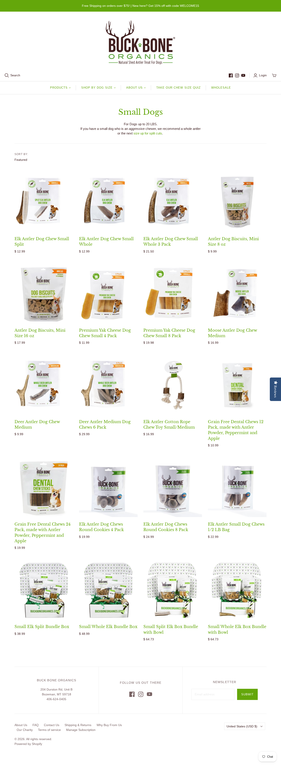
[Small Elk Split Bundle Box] (43, 590)
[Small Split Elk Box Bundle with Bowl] (172, 590)
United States (242, 726)
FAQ (35, 725)
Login (263, 75)
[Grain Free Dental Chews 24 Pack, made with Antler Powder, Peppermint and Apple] (43, 487)
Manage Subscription (80, 730)
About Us (20, 725)
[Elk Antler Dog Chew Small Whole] (108, 202)
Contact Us (51, 725)
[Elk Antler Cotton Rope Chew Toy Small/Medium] (172, 385)
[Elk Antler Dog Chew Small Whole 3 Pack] (172, 202)
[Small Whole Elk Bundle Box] (108, 590)
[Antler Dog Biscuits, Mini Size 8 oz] (237, 202)
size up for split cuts (147, 133)
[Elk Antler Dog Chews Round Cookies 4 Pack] (108, 487)
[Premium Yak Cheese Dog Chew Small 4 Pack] (108, 294)
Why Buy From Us (109, 725)
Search (15, 75)
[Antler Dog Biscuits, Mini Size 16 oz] (43, 294)
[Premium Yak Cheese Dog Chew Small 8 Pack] (172, 294)
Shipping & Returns (78, 725)
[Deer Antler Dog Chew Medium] (43, 385)
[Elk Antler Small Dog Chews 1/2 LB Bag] (237, 487)
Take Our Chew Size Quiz (178, 87)
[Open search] (7, 75)
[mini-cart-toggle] (274, 75)
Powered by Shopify (28, 744)
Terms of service (49, 730)
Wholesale (221, 87)
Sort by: (21, 154)
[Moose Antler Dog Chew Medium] (237, 294)
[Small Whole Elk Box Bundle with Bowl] (237, 590)
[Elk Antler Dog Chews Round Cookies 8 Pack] (172, 487)
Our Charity (25, 730)
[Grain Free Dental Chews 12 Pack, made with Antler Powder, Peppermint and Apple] (237, 385)
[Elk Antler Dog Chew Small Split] (43, 202)
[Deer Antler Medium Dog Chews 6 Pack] (108, 385)
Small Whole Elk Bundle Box (108, 626)
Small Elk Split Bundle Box (41, 626)
